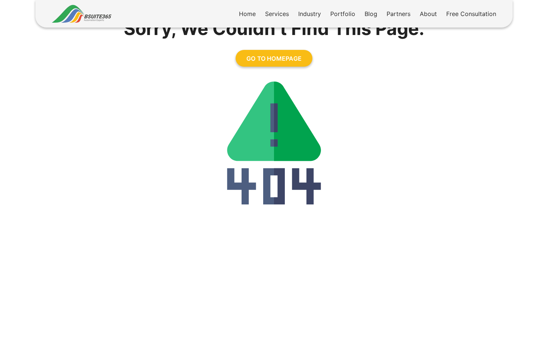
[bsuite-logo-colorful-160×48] (81, 8)
